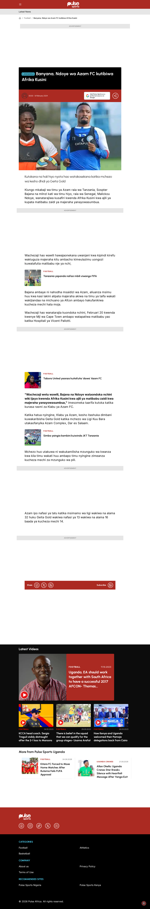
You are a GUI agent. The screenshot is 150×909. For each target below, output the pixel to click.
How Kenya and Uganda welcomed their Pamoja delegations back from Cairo (110, 737)
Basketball (24, 853)
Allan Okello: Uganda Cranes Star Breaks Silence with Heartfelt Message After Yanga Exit (112, 771)
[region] (75, 724)
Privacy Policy (87, 866)
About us (24, 866)
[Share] (115, 96)
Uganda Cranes (105, 762)
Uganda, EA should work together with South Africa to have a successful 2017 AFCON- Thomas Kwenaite (90, 679)
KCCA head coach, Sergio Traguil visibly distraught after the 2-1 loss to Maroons (35, 737)
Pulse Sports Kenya (90, 885)
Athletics (84, 847)
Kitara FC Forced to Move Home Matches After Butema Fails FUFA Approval (55, 769)
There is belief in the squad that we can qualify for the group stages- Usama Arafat (73, 737)
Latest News (25, 11)
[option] (36, 724)
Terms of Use (26, 872)
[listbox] (75, 724)
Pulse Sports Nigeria (30, 885)
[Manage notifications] (144, 903)
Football (27, 18)
